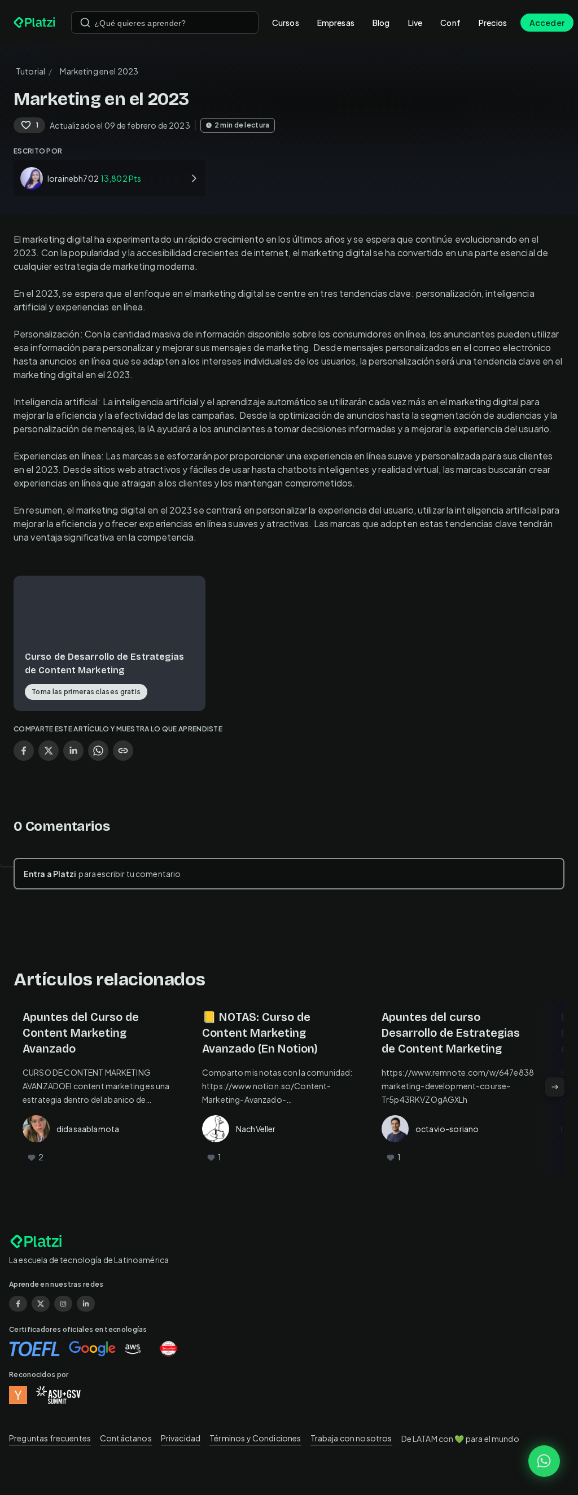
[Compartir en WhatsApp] (98, 750)
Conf (450, 22)
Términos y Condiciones (255, 1438)
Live (415, 22)
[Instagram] (63, 1304)
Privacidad (181, 1438)
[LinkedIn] (86, 1304)
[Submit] (85, 22)
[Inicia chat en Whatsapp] (544, 1461)
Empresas (335, 22)
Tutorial (30, 71)
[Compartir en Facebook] (24, 750)
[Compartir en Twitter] (48, 750)
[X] (41, 1304)
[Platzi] (36, 23)
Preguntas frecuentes (50, 1438)
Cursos (285, 22)
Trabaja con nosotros (351, 1438)
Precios (493, 22)
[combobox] (165, 22)
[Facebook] (18, 1304)
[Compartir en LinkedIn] (73, 750)
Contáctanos (126, 1438)
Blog (381, 22)
